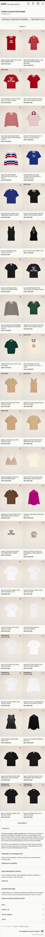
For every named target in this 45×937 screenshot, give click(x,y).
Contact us (5, 880)
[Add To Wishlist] (20, 32)
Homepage (5, 828)
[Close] (42, 0)
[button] (31, 931)
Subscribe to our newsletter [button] (9, 863)
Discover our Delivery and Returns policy (13, 898)
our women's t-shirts (25, 846)
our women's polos (10, 846)
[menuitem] (10, 3)
